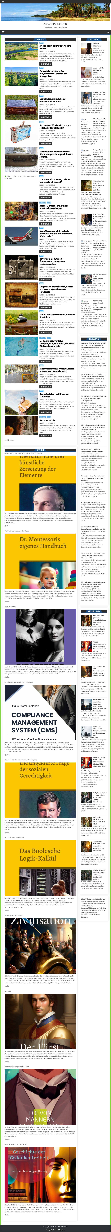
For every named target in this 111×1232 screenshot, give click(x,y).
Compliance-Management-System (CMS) (19, 604)
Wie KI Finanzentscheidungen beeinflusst (99, 644)
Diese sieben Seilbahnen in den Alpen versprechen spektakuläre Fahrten (56, 154)
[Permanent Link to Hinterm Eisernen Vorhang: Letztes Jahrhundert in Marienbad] (21, 374)
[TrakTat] (86, 53)
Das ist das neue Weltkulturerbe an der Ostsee (57, 316)
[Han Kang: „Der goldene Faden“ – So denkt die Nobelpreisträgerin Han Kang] (86, 224)
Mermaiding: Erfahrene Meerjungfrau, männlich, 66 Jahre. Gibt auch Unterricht (56, 343)
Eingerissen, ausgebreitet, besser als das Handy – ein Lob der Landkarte (56, 289)
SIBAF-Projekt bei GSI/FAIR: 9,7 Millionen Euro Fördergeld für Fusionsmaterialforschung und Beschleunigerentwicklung (93, 764)
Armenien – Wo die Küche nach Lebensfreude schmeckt (55, 126)
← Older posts (9, 440)
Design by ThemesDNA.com (55, 1230)
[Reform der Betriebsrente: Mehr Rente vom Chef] (86, 827)
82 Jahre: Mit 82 (47, 420)
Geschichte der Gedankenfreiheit (16, 1067)
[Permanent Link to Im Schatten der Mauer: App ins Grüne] (21, 51)
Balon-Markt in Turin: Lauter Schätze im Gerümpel (53, 207)
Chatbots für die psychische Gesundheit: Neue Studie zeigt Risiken (99, 620)
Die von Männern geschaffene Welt (17, 989)
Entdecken (43, 202)
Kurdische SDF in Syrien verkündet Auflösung (99, 873)
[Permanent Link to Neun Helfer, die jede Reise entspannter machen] (21, 107)
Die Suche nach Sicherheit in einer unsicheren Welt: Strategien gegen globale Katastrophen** (93, 427)
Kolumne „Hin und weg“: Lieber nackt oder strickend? (54, 181)
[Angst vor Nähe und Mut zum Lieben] (86, 78)
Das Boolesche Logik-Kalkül (14, 760)
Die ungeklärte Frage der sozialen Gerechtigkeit (21, 682)
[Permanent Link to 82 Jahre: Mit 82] (21, 425)
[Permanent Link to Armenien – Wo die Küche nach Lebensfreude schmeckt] (21, 133)
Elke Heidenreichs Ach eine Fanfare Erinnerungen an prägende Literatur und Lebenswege (99, 123)
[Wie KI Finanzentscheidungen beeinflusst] (86, 652)
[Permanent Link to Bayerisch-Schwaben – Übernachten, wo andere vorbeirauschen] (21, 267)
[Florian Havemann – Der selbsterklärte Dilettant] (86, 284)
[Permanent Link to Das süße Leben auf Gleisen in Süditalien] (21, 402)
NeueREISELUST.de (55, 23)
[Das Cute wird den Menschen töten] (86, 102)
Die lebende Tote (10, 529)
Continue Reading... (46, 64)
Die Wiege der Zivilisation (13, 838)
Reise (41, 42)
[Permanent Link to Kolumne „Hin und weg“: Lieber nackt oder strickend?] (21, 187)
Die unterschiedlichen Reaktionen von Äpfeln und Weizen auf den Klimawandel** (93, 556)
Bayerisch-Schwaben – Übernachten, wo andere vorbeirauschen (52, 261)
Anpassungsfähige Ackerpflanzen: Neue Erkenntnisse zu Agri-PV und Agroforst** (93, 478)
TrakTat (96, 44)
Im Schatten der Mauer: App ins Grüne (55, 47)
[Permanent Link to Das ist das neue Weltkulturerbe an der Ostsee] (21, 322)
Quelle (7, 523)
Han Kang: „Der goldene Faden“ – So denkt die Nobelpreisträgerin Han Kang (99, 219)
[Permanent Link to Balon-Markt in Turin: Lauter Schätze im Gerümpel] (21, 211)
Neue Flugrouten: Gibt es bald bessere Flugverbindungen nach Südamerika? (55, 233)
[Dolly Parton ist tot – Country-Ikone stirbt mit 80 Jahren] (86, 802)
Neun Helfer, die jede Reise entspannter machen (52, 100)
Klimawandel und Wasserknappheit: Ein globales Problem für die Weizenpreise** (93, 398)
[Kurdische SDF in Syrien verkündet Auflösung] (86, 880)
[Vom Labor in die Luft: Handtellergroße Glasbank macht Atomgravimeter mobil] (86, 676)
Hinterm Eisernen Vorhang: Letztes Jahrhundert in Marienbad (56, 370)
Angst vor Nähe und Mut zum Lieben (98, 70)
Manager (41, 51)
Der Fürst (8, 913)
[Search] (108, 32)
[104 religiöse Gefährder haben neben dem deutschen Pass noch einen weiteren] (86, 851)
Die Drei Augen (10, 1142)
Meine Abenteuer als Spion (14, 1218)
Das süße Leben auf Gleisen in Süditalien (54, 395)
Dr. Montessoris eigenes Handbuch (17, 453)
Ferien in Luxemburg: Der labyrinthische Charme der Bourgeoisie (53, 74)
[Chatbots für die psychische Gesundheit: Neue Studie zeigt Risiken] (86, 625)
